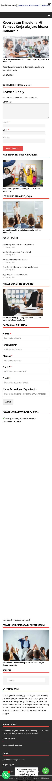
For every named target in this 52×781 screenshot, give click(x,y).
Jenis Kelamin (10, 344)
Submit (8, 401)
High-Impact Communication (15, 274)
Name (6, 122)
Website (6, 137)
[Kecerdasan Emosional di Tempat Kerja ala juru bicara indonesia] (26, 56)
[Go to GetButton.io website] (45, 778)
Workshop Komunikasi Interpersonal (18, 244)
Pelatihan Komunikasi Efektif (15, 259)
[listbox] (26, 349)
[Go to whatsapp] (45, 770)
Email (5, 130)
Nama (7, 333)
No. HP (7, 367)
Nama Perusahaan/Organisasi (20, 389)
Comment (7, 101)
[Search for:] (26, 680)
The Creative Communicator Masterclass (20, 267)
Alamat (8, 356)
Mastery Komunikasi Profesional (17, 252)
